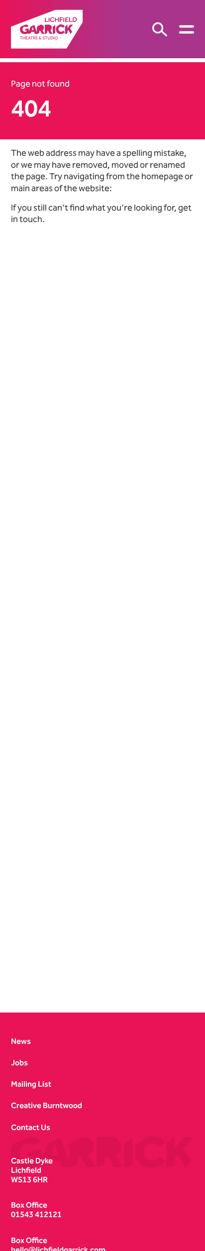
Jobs (19, 1062)
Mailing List (31, 1084)
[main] (102, 527)
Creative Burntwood (46, 1105)
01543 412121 (36, 1214)
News (21, 1041)
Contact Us (30, 1127)
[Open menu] (186, 29)
